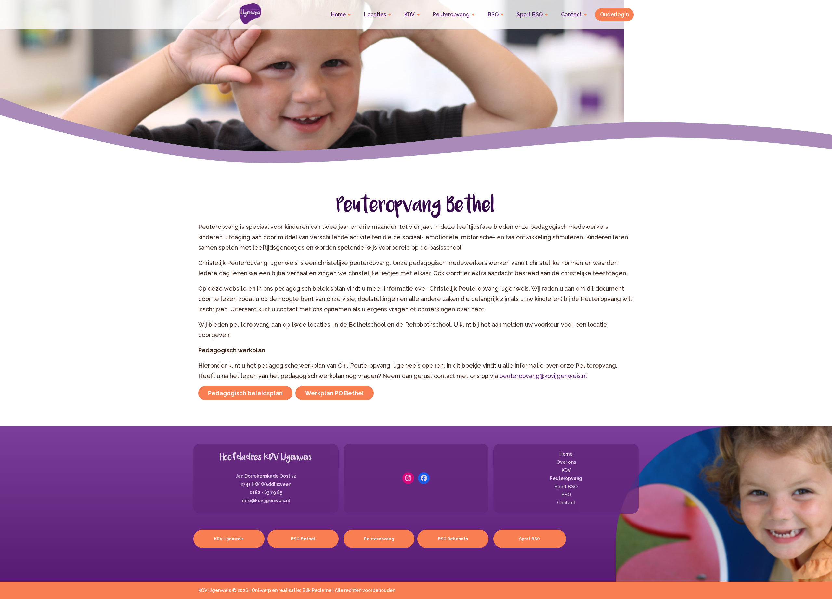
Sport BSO (530, 14)
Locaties (375, 14)
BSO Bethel (303, 539)
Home (338, 14)
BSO (493, 14)
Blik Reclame (317, 590)
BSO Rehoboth (453, 539)
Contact (571, 14)
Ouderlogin (614, 14)
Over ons (566, 462)
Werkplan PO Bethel (334, 393)
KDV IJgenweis (229, 539)
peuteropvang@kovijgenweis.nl (543, 375)
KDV (409, 14)
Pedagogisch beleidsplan (245, 393)
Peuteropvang (451, 14)
